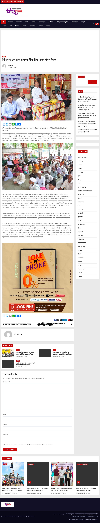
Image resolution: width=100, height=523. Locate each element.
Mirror (12, 65)
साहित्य (33, 22)
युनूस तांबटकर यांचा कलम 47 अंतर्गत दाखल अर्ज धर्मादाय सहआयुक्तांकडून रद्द (87, 107)
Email (5, 425)
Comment (6, 382)
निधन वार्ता (81, 194)
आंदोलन (41, 26)
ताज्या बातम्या (82, 187)
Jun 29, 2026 (56, 356)
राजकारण (10, 22)
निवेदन (80, 206)
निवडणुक (81, 202)
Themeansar (31, 517)
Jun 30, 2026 (19, 356)
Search (81, 77)
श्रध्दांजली (80, 258)
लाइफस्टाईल (42, 22)
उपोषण (80, 168)
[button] (93, 24)
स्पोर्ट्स (83, 22)
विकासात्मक (75, 22)
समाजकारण (19, 22)
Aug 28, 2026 (81, 493)
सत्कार (80, 262)
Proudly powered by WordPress (9, 517)
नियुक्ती (80, 198)
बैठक (4, 56)
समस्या (48, 26)
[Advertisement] (50, 44)
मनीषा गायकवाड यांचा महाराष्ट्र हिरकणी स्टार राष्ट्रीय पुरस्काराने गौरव (83, 519)
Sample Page (60, 514)
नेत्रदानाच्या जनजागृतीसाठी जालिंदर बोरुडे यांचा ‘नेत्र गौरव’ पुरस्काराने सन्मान (87, 116)
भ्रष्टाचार (80, 232)
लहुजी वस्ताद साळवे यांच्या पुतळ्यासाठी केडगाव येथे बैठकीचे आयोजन (25, 364)
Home (54, 514)
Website (5, 435)
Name (5, 414)
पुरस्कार (80, 217)
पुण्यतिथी (80, 213)
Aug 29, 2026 (8, 493)
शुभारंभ (80, 250)
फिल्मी (17, 26)
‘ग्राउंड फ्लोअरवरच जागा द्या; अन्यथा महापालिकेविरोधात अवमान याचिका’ (25, 353)
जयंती (79, 183)
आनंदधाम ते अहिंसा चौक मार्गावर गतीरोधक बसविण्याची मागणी (85, 517)
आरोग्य (4, 26)
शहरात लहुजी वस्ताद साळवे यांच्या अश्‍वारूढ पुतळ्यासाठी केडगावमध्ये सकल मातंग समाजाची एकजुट (62, 354)
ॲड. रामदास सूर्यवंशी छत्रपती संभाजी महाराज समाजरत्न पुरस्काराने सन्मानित (82, 514)
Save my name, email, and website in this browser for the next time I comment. (28, 445)
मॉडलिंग (80, 235)
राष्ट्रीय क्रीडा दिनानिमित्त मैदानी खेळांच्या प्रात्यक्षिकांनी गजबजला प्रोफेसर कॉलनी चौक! (87, 99)
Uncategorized (82, 157)
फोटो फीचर (32, 26)
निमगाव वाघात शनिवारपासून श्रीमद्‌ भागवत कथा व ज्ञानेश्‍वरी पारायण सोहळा (87, 124)
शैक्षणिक (51, 22)
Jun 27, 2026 (19, 367)
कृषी (11, 26)
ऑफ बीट (24, 26)
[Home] (3, 22)
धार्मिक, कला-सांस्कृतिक (62, 22)
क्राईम (26, 22)
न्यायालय (81, 209)
